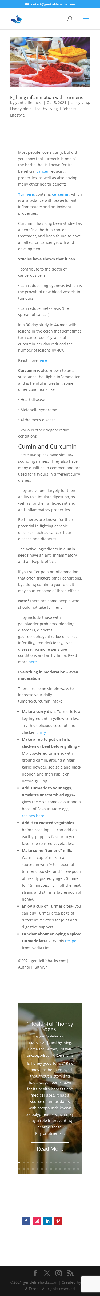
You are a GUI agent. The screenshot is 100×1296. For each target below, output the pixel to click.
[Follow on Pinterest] (58, 1221)
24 (60, 1169)
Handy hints (21, 108)
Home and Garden (42, 1049)
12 (69, 1162)
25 (65, 1169)
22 (51, 1169)
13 (74, 1162)
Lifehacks (68, 108)
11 (65, 1162)
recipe (70, 940)
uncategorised (38, 1055)
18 (33, 1169)
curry (41, 732)
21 (46, 1169)
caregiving (80, 102)
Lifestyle (17, 115)
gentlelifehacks (28, 102)
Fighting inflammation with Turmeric (46, 97)
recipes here (33, 815)
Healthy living (46, 108)
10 (60, 1162)
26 (69, 1169)
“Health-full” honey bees (50, 1026)
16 (24, 1169)
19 (37, 1169)
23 (56, 1169)
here (43, 360)
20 (42, 1169)
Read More (50, 1148)
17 (28, 1169)
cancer (43, 171)
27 (74, 1169)
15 (19, 1169)
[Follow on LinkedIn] (47, 1221)
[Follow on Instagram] (37, 1221)
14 (78, 1162)
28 (78, 1169)
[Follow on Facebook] (26, 1221)
